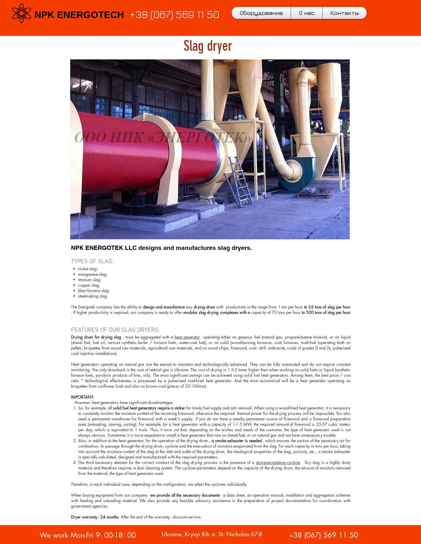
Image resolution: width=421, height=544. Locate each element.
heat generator (187, 337)
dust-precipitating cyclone (278, 462)
